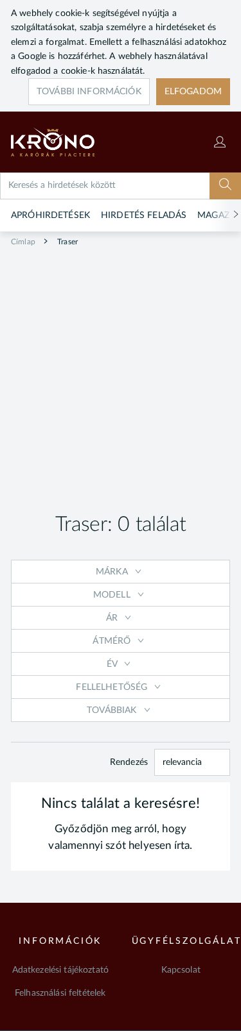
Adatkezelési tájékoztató (60, 970)
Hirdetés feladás (143, 215)
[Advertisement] (120, 375)
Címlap (23, 242)
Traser (66, 242)
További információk (89, 91)
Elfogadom (193, 91)
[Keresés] (225, 185)
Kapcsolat (181, 970)
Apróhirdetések (50, 215)
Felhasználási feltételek (60, 993)
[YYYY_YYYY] (70, 142)
